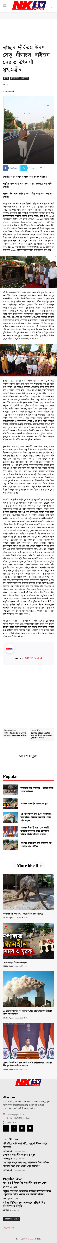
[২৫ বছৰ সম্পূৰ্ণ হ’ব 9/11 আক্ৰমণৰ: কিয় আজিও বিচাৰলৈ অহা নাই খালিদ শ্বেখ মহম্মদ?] (10, 817)
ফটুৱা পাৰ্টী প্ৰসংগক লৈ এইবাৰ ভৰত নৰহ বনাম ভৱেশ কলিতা (15, 734)
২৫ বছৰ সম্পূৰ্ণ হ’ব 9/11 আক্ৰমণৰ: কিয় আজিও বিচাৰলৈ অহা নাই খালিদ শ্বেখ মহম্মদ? (36, 817)
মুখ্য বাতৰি (6, 1187)
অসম (6, 78)
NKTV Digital (9, 91)
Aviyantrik (30, 1239)
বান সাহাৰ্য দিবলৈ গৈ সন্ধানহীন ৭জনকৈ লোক (25, 1183)
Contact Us (8, 1227)
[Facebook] (6, 1128)
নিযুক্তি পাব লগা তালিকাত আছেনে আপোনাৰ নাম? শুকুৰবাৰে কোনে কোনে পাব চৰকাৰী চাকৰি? (27, 1193)
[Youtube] (30, 1128)
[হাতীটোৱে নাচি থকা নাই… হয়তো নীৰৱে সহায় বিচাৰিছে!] (10, 790)
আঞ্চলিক (15, 78)
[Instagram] (14, 1128)
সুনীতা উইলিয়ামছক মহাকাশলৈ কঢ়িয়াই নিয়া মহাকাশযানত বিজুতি (24, 1204)
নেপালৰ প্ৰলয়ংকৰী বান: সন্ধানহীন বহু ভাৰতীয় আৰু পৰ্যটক (36, 845)
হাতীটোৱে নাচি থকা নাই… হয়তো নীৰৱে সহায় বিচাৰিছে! (37, 790)
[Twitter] (22, 1128)
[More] (41, 168)
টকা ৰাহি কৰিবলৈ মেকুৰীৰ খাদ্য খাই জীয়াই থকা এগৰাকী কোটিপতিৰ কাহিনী (41, 735)
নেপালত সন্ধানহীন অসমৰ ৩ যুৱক (35, 803)
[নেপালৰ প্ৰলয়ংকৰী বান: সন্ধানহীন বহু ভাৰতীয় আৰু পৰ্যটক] (10, 844)
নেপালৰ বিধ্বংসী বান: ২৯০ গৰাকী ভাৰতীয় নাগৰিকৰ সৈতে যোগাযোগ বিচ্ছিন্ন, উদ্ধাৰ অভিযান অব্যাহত (35, 831)
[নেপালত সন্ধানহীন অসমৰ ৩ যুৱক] (10, 803)
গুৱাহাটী (24, 78)
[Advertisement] (28, 693)
